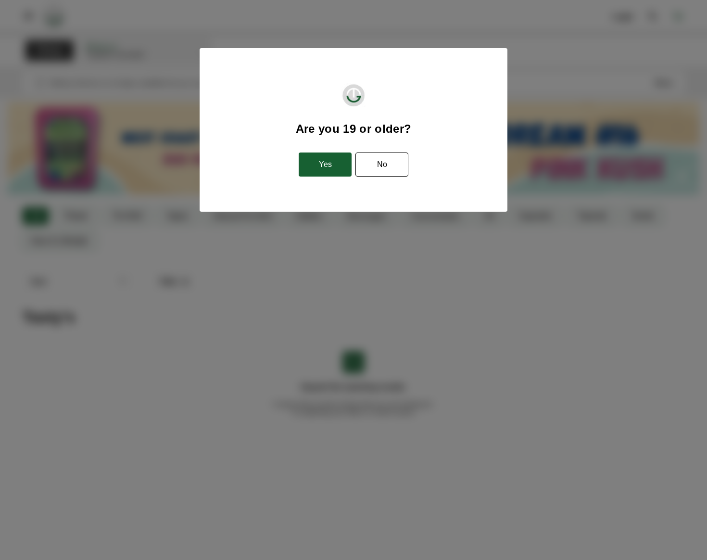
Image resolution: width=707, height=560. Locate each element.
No (382, 164)
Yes (325, 164)
